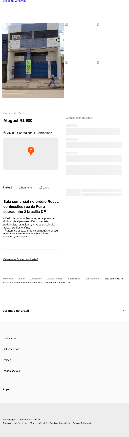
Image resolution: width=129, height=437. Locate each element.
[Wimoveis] (64, 330)
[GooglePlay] (36, 399)
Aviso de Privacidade (82, 423)
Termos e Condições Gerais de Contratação (50, 423)
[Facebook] (5, 379)
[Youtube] (16, 379)
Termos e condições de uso (15, 423)
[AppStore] (13, 399)
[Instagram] (11, 379)
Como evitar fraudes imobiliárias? (20, 259)
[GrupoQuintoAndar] (64, 410)
